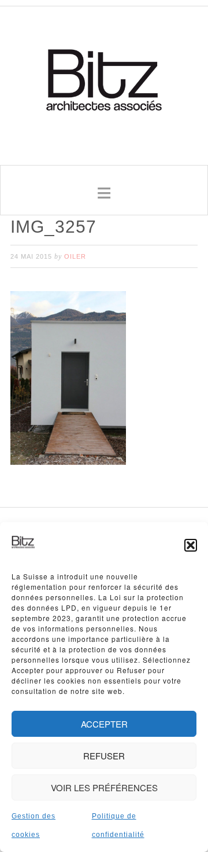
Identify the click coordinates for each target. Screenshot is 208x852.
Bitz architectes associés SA (104, 81)
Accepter (104, 724)
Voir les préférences (104, 787)
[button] (190, 545)
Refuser (104, 756)
